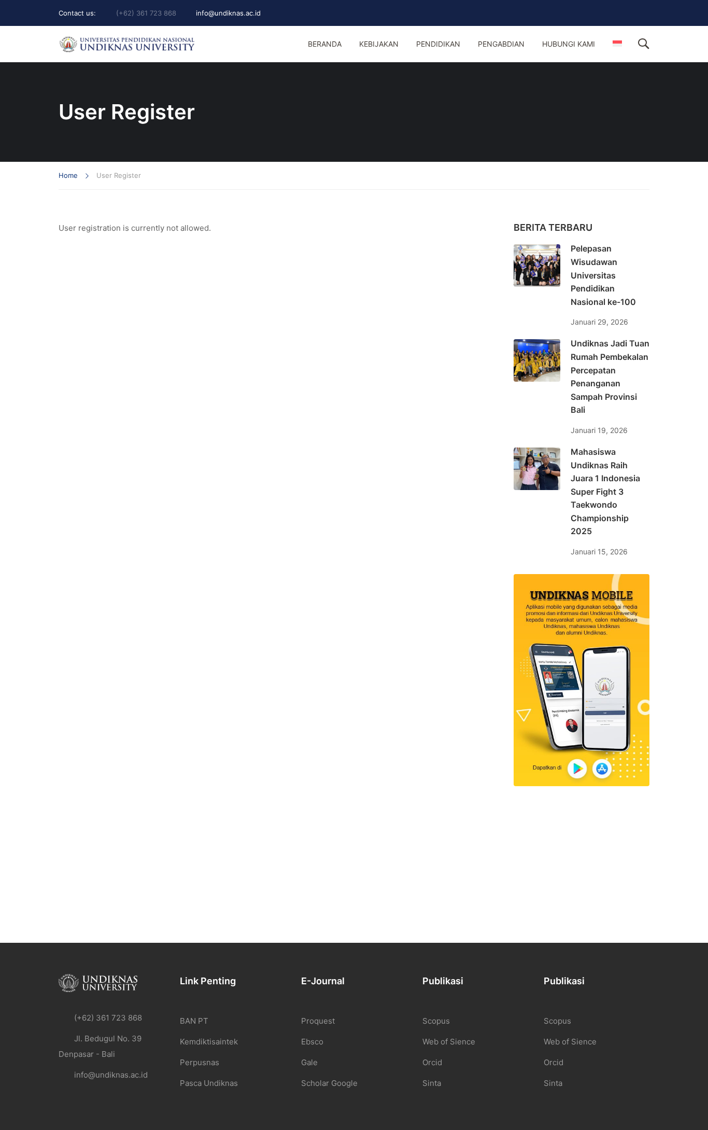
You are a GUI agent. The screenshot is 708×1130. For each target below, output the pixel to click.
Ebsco (312, 1042)
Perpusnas (199, 1062)
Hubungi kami (568, 43)
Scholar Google (329, 1083)
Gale (309, 1062)
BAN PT (194, 1021)
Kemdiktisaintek (209, 1042)
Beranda (325, 43)
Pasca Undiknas (209, 1083)
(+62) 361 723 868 (146, 13)
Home (68, 175)
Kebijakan (379, 43)
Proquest (318, 1021)
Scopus (436, 1021)
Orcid (432, 1062)
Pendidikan (438, 43)
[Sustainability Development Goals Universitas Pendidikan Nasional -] (127, 44)
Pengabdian (501, 43)
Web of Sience (448, 1042)
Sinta (431, 1083)
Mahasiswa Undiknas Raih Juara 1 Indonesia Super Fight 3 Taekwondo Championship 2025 (605, 492)
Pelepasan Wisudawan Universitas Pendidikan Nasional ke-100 (603, 274)
